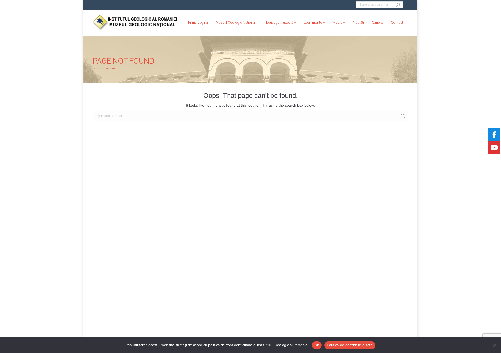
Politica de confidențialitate (350, 345)
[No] (494, 345)
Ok (316, 345)
